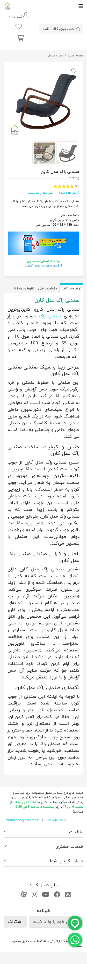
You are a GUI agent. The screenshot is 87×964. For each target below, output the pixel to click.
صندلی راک (50, 316)
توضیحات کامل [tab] (71, 289)
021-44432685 (56, 820)
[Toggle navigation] (47, 6)
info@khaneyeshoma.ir (22, 820)
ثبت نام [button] (17, 17)
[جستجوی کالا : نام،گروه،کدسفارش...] (78, 29)
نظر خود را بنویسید (40, 193)
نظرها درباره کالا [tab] (24, 289)
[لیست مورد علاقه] (19, 27)
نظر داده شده (68, 193)
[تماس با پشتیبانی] (75, 939)
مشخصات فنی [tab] (48, 289)
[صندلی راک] (43, 101)
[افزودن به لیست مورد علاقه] (73, 72)
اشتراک (15, 921)
